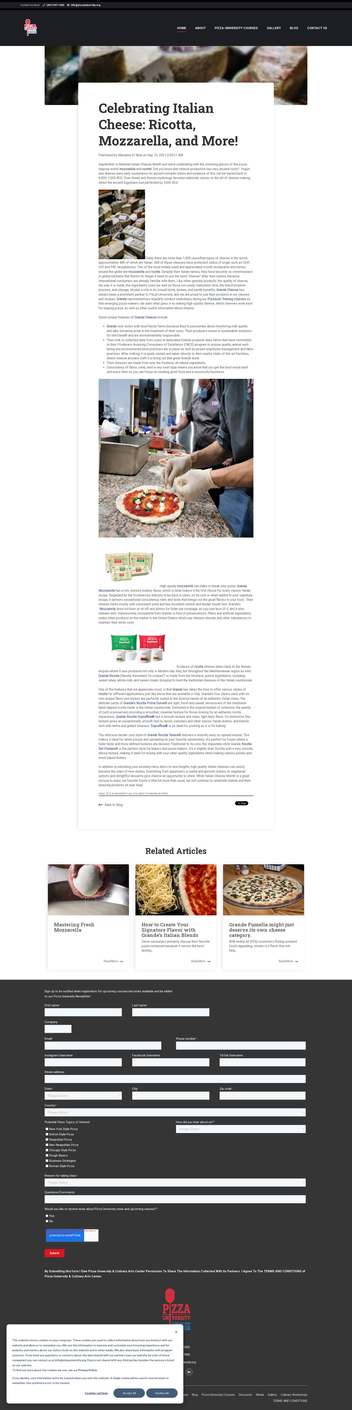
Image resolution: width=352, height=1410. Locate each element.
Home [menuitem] (181, 28)
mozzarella (127, 169)
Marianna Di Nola (130, 155)
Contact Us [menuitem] (317, 28)
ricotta (146, 169)
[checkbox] (109, 1147)
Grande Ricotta (109, 676)
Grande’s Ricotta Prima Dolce (144, 703)
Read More (111, 961)
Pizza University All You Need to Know (131, 793)
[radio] (176, 1216)
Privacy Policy (87, 1370)
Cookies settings (96, 1393)
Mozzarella (107, 609)
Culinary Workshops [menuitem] (294, 1395)
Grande (122, 299)
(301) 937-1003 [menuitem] (55, 5)
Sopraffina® (159, 726)
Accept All (129, 1393)
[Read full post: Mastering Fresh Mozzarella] (88, 889)
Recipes (163, 793)
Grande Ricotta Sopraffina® (135, 717)
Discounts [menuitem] (245, 1395)
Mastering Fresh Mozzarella (74, 927)
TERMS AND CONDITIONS (282, 1271)
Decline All (162, 1393)
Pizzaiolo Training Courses (227, 299)
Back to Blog (114, 805)
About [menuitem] (200, 28)
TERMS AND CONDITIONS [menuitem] (290, 1401)
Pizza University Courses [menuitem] (236, 28)
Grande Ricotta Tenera (162, 735)
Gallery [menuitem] (274, 28)
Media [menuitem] (260, 1395)
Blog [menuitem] (294, 28)
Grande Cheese (227, 290)
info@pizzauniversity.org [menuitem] (85, 5)
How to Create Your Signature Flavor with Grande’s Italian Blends (170, 929)
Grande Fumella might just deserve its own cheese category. (261, 929)
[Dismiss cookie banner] (176, 1332)
